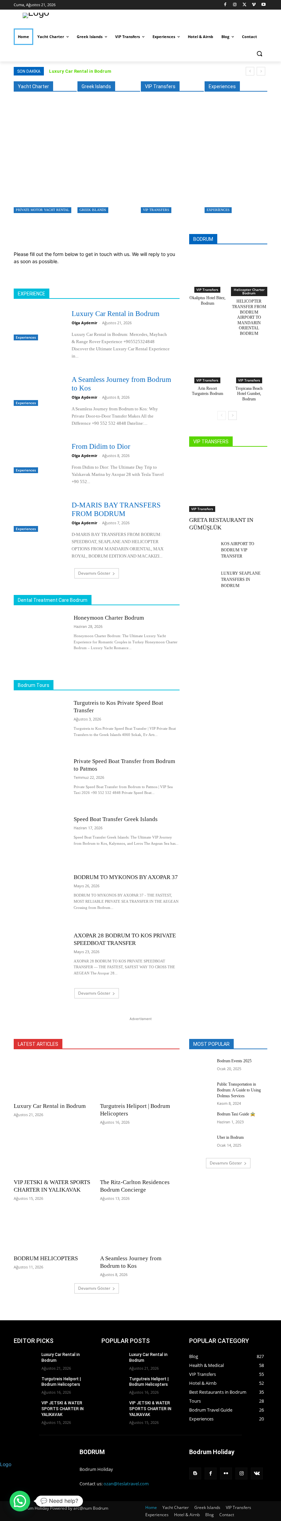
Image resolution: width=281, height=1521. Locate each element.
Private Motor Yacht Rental (42, 210)
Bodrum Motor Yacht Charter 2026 (50, 191)
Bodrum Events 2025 (234, 1060)
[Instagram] (235, 5)
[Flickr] (226, 1473)
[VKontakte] (257, 1473)
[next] (261, 71)
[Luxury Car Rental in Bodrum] (38, 324)
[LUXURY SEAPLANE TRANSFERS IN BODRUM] (203, 579)
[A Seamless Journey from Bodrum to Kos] (38, 390)
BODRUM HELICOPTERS (46, 1258)
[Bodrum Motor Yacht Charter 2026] (57, 160)
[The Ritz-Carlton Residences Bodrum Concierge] (140, 1154)
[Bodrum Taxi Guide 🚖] (200, 1119)
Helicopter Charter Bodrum (249, 291)
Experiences (218, 210)
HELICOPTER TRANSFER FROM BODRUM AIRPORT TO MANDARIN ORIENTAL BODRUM (249, 317)
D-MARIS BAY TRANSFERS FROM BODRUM (116, 509)
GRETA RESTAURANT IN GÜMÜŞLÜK (181, 191)
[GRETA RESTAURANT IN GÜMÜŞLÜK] (184, 160)
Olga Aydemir (84, 322)
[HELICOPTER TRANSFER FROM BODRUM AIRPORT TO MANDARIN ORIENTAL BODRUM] (249, 267)
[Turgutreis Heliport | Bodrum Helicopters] (140, 1078)
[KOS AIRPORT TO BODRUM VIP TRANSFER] (203, 550)
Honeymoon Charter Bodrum (109, 618)
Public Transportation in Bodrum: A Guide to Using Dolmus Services (239, 1090)
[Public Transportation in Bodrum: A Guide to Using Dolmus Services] (200, 1089)
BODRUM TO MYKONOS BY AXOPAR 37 (126, 877)
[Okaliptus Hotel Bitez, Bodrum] (207, 267)
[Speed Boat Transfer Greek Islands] (40, 839)
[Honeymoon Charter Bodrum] (40, 638)
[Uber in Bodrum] (200, 1143)
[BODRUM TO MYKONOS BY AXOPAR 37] (40, 897)
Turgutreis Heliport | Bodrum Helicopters (61, 1382)
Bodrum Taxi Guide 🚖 (236, 1114)
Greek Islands (93, 210)
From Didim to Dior (101, 446)
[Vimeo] (254, 5)
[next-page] (232, 415)
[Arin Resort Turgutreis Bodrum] (207, 358)
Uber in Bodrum (230, 1137)
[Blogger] (195, 1473)
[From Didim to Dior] (38, 457)
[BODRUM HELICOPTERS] (53, 1230)
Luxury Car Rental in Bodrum (80, 71)
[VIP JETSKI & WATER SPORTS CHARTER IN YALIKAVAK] (53, 1154)
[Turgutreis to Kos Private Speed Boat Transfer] (121, 160)
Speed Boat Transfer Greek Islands (116, 819)
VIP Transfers (156, 210)
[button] (259, 53)
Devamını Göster (94, 573)
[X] (244, 5)
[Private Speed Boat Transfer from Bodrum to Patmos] (40, 781)
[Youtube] (263, 5)
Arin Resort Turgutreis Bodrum (207, 391)
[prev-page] (221, 415)
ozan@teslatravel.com (126, 1484)
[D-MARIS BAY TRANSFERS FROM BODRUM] (38, 515)
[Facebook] (225, 5)
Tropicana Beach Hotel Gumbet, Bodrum (248, 393)
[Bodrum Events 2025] (200, 1066)
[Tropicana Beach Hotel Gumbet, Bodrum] (249, 358)
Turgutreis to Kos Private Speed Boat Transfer (120, 191)
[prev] (250, 71)
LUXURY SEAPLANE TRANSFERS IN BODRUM (240, 579)
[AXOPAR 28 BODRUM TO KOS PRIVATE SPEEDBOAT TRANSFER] (40, 956)
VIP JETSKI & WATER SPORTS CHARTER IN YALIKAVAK (62, 1409)
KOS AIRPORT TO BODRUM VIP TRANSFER (237, 550)
